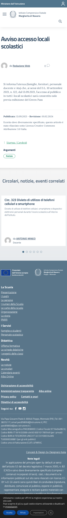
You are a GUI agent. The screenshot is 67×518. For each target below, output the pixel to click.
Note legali (33, 459)
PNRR (4, 320)
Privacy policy (8, 396)
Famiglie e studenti (11, 331)
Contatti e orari (29, 396)
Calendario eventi (10, 372)
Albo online (45, 391)
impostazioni (11, 506)
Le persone (7, 300)
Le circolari (6, 369)
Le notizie (6, 365)
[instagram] (24, 408)
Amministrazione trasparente (17, 391)
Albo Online (7, 376)
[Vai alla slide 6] (41, 252)
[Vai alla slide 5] (38, 252)
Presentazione (8, 292)
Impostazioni (38, 512)
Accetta (9, 512)
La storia (5, 316)
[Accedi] (63, 4)
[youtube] (20, 408)
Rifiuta (23, 512)
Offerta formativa (10, 346)
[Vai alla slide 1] (23, 252)
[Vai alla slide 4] (34, 252)
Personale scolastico (12, 334)
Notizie (9, 156)
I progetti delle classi (12, 353)
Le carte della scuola (12, 308)
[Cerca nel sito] (60, 22)
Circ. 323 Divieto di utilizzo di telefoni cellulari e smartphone (29, 201)
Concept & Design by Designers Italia (46, 452)
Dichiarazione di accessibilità (17, 385)
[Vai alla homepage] (13, 14)
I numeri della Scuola (12, 304)
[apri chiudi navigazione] (5, 14)
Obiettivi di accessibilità (14, 402)
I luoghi (5, 296)
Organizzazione (9, 312)
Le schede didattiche (12, 350)
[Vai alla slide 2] (27, 252)
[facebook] (15, 408)
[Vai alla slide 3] (30, 252)
